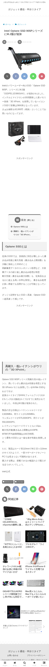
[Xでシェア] (7, 76)
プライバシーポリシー (36, 655)
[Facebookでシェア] (16, 76)
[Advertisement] (24, 185)
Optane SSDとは (20, 227)
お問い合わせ (12, 655)
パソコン (20, 482)
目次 (23, 220)
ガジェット (9, 482)
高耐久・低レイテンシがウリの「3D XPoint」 (23, 233)
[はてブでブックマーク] (24, 76)
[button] (43, 446)
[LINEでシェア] (33, 76)
